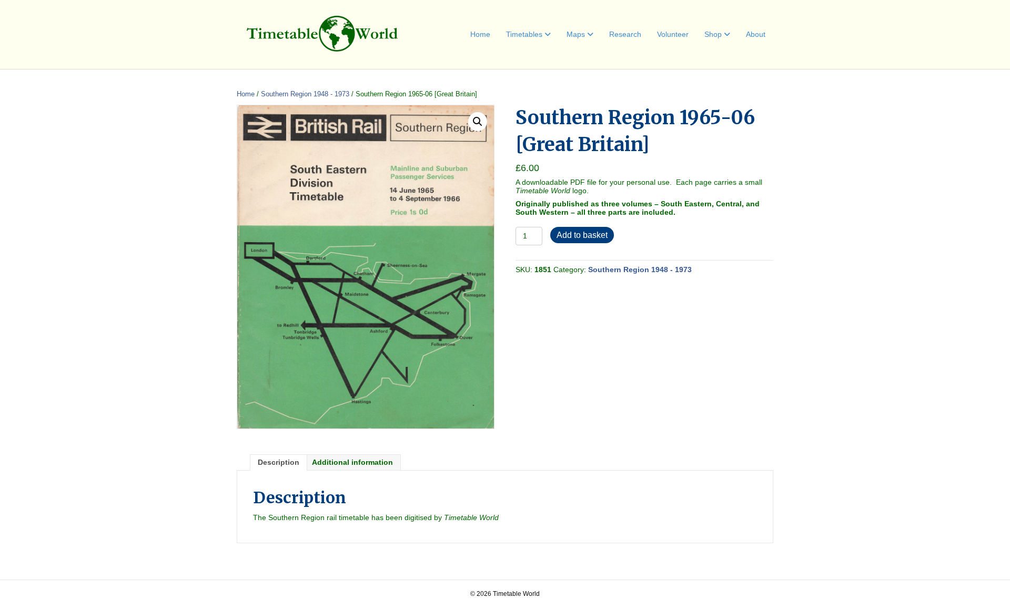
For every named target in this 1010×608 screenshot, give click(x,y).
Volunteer (673, 34)
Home (480, 34)
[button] (477, 121)
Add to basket (582, 235)
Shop (713, 34)
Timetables (524, 34)
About (755, 34)
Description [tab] (278, 462)
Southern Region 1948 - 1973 (305, 94)
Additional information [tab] (352, 462)
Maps (576, 34)
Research (625, 34)
